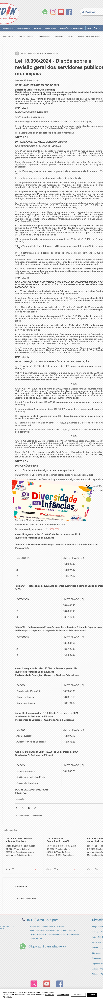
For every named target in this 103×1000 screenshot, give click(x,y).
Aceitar (92, 994)
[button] (86, 482)
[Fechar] (99, 994)
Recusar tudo (78, 994)
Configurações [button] (63, 994)
